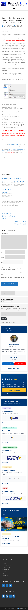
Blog (4, 573)
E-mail (3, 257)
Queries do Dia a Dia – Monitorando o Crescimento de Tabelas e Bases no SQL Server (8, 215)
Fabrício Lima (19, 25)
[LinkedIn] (10, 585)
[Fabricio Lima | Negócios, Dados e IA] (14, 3)
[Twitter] (7, 585)
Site (2, 262)
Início (4, 563)
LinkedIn (9, 363)
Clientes (5, 571)
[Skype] (7, 596)
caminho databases (9, 200)
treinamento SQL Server (12, 205)
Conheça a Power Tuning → (14, 368)
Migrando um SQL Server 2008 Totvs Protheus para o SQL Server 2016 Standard (19, 179)
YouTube (21, 363)
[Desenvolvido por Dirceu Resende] (22, 608)
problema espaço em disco (12, 204)
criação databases (11, 201)
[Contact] (3, 596)
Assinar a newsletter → (14, 390)
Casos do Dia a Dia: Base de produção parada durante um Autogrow (6, 190)
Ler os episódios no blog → (14, 393)
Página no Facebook (14, 144)
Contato (5, 575)
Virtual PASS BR (16, 28)
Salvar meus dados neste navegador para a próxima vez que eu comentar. (12, 268)
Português (4, 301)
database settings (10, 202)
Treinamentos (7, 565)
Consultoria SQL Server (18, 36)
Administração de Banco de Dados (13, 26)
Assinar (4, 318)
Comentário (4, 233)
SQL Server (6, 569)
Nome (3, 252)
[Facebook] (3, 585)
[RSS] (13, 596)
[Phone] (10, 596)
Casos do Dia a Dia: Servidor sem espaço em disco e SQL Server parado (7, 179)
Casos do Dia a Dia (6, 28)
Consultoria (6, 567)
